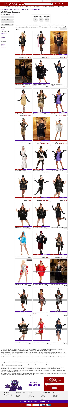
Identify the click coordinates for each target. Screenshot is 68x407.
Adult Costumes (7, 6)
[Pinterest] (34, 385)
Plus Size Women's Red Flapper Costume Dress (40, 284)
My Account (9, 394)
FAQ (17, 397)
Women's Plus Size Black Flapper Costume (39, 84)
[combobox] (37, 4)
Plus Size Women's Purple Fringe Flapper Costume (58, 113)
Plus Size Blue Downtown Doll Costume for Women (58, 342)
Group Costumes (44, 6)
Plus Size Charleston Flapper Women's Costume (40, 142)
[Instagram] (36, 385)
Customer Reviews (56, 394)
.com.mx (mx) (43, 397)
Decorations (58, 6)
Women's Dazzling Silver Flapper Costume (57, 142)
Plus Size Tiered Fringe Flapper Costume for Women (59, 227)
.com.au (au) (43, 396)
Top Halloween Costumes (56, 396)
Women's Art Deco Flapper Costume (20, 142)
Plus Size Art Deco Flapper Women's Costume (40, 113)
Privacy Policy (31, 395)
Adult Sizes (3, 37)
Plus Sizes (3, 38)
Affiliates (30, 394)
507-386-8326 (47, 0)
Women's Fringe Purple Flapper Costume (57, 170)
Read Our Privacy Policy (54, 390)
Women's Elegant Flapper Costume (38, 170)
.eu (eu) (42, 399)
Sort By (63, 29)
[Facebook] (29, 385)
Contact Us (55, 0)
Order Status (18, 395)
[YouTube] (39, 385)
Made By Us (3, 47)
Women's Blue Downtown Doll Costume (57, 84)
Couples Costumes (36, 6)
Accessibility (31, 396)
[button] (57, 3)
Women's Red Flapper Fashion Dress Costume (40, 342)
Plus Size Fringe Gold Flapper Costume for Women (23, 342)
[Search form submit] (52, 4)
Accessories (51, 6)
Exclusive (21, 6)
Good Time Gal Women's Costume (20, 113)
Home (7, 392)
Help (63, 0)
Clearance (3, 44)
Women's (2, 29)
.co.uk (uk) (43, 394)
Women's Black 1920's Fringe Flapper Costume (22, 84)
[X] (31, 385)
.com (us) (42, 395)
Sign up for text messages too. (52, 385)
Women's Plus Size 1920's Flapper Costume (22, 227)
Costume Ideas (28, 6)
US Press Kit (30, 397)
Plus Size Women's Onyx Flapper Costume (39, 227)
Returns (17, 396)
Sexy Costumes (3, 33)
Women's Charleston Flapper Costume (57, 284)
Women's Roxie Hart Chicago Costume (21, 284)
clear (13, 14)
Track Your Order (10, 396)
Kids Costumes (15, 6)
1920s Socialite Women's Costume (20, 170)
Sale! (63, 6)
